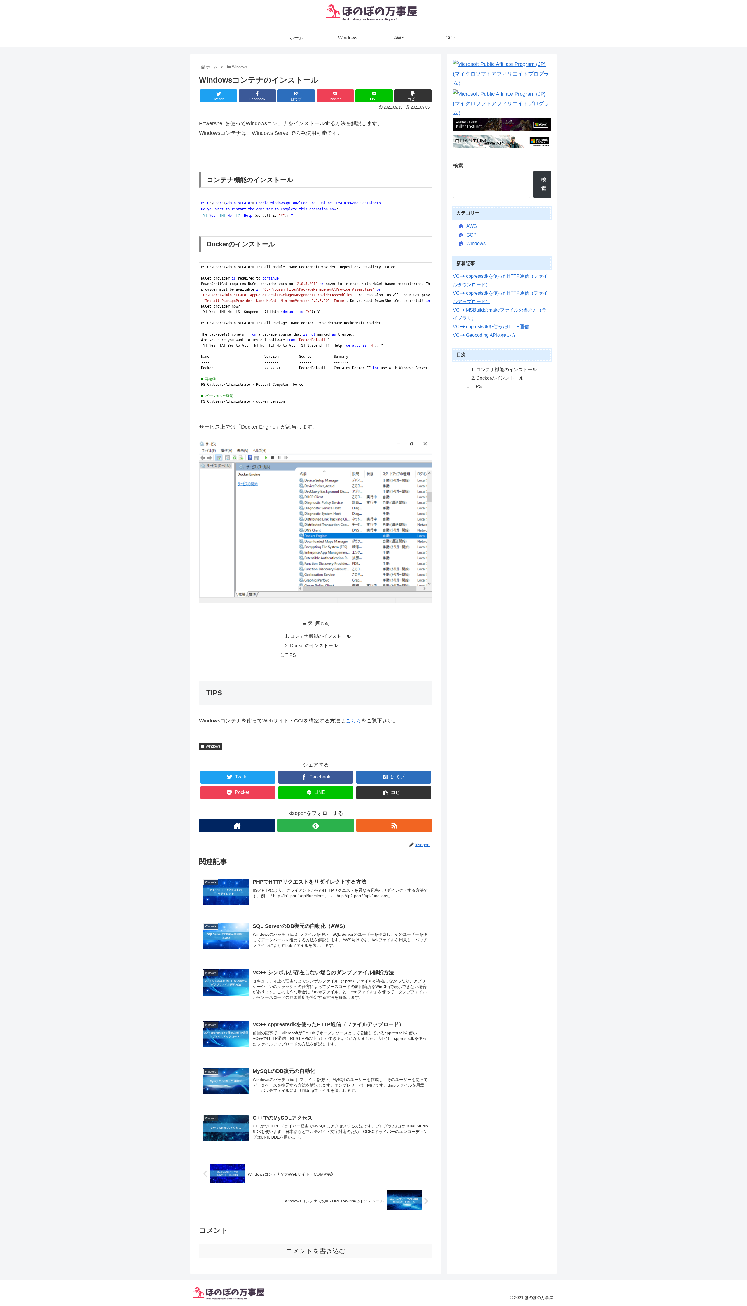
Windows (213, 746)
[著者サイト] (237, 825)
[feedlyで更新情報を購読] (315, 825)
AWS (471, 226)
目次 (307, 623)
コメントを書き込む (316, 1251)
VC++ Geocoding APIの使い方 (484, 335)
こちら (353, 721)
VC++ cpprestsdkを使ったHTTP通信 (491, 326)
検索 (458, 166)
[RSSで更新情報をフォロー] (394, 825)
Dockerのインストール (314, 645)
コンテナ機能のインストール (320, 636)
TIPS (290, 655)
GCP (471, 235)
